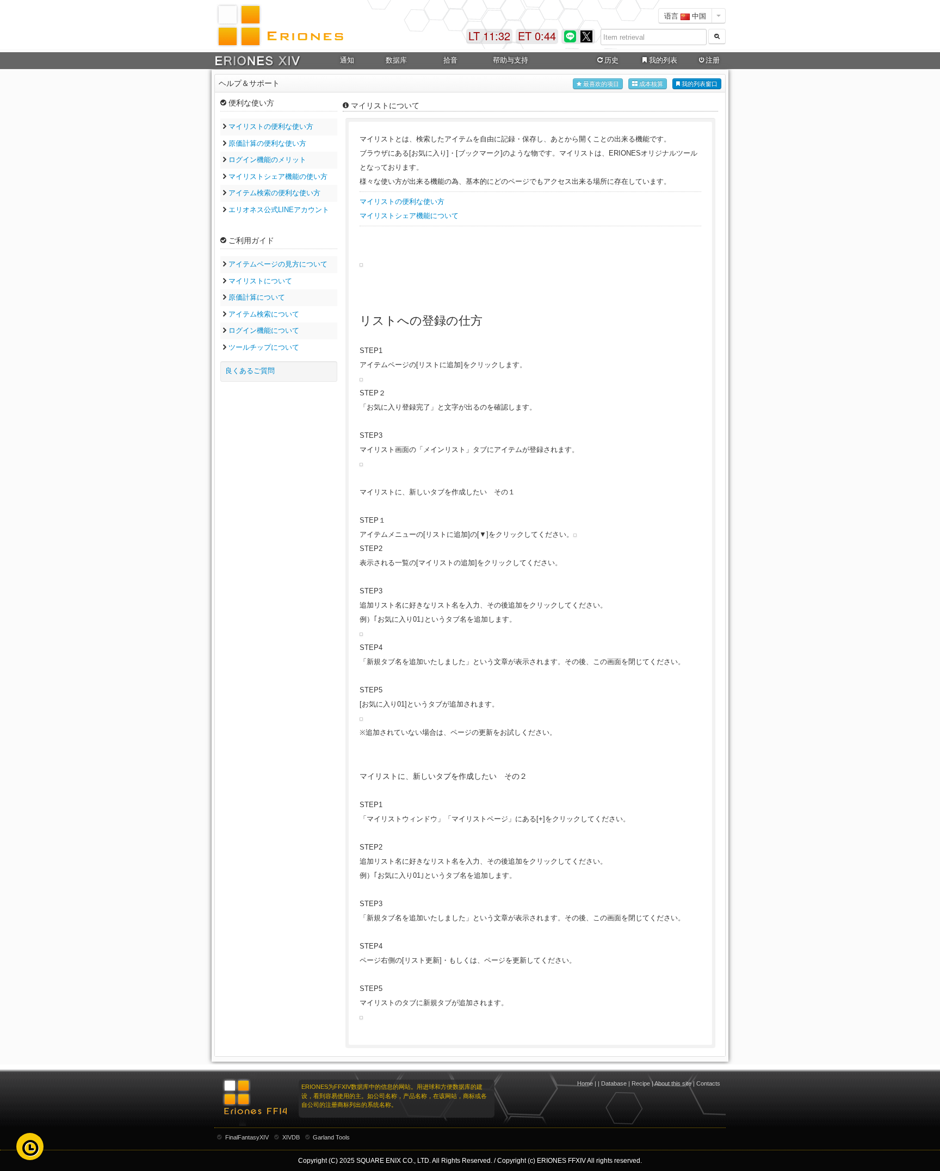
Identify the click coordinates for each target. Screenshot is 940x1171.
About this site (672, 1083)
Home (585, 1083)
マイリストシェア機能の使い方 (277, 176)
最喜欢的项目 (600, 83)
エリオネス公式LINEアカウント (278, 210)
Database (614, 1083)
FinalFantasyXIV (247, 1137)
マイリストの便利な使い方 (270, 126)
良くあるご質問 (250, 371)
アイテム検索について (263, 314)
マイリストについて (260, 281)
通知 (347, 60)
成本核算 (650, 83)
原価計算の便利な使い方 (267, 143)
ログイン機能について (263, 330)
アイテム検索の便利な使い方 (274, 193)
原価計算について (256, 297)
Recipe (641, 1083)
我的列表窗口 (699, 83)
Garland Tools (331, 1137)
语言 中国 (685, 15)
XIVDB (291, 1137)
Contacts (708, 1083)
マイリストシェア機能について (409, 216)
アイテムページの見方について (277, 264)
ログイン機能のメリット (267, 160)
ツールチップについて (263, 347)
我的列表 (663, 60)
